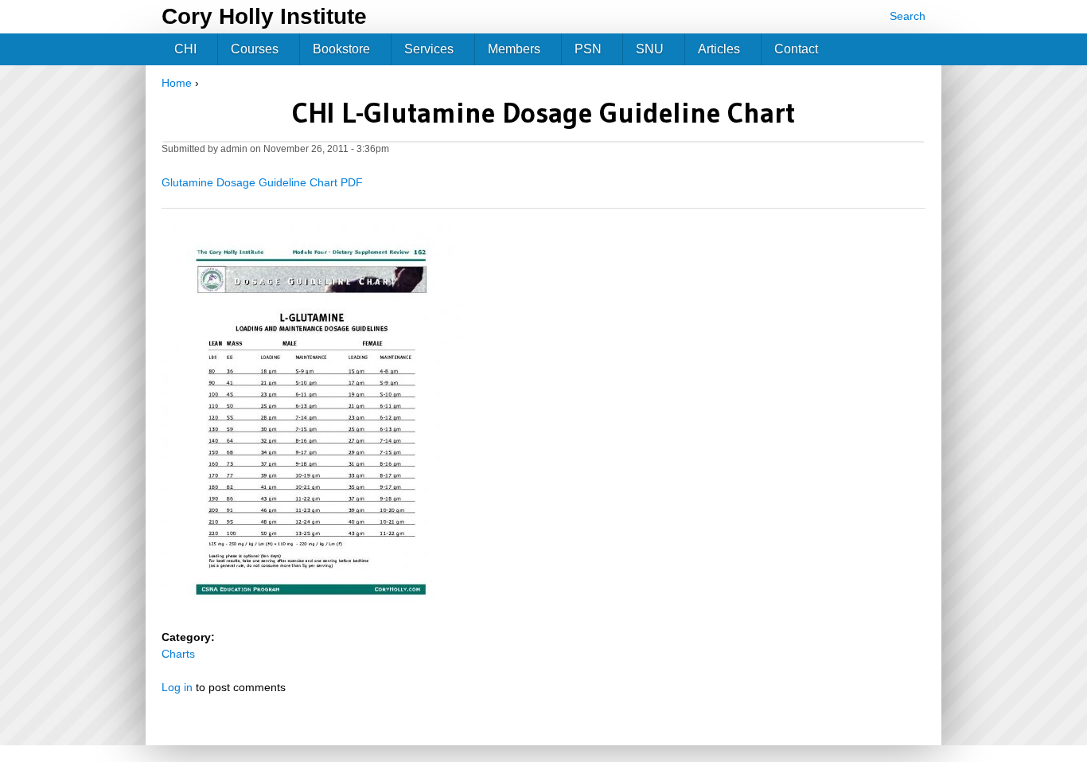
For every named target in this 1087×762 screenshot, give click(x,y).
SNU (650, 49)
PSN (588, 49)
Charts (178, 653)
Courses (255, 49)
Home (177, 82)
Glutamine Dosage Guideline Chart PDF (262, 182)
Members (514, 49)
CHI (185, 49)
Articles (719, 49)
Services (429, 49)
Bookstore (341, 49)
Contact (796, 49)
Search (907, 16)
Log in (177, 687)
